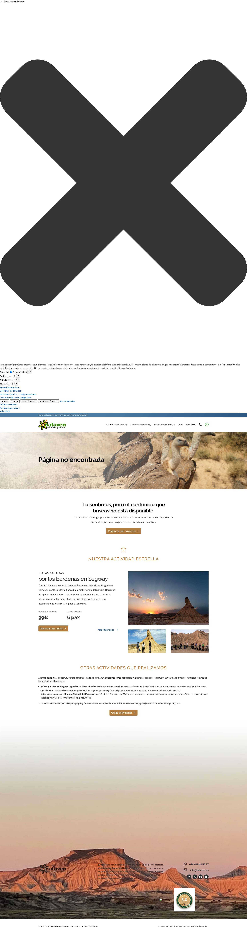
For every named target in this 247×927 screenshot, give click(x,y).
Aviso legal (5, 411)
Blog (181, 424)
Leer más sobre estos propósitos (15, 397)
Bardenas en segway (116, 424)
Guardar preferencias (48, 401)
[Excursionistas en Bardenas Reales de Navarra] (147, 641)
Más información (106, 630)
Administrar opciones (10, 387)
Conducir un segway (141, 424)
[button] (123, 183)
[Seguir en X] (195, 876)
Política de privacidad (10, 408)
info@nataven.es (199, 870)
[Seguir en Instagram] (200, 876)
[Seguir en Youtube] (206, 876)
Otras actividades (163, 424)
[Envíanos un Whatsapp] (207, 424)
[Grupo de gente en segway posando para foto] (190, 641)
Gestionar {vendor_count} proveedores (18, 394)
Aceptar (4, 401)
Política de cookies (8, 404)
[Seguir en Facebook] (189, 876)
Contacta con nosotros (122, 531)
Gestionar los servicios (10, 390)
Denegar (14, 401)
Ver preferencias (28, 401)
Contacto (190, 424)
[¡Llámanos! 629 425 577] (200, 424)
